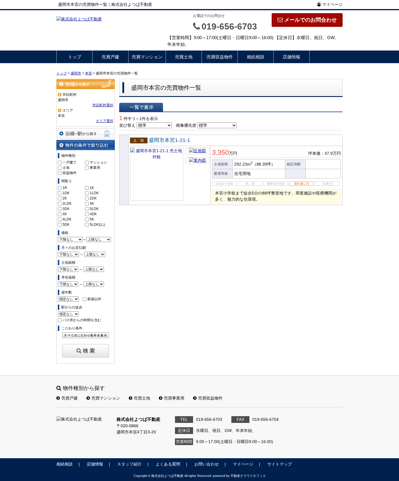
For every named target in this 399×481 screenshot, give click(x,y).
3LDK (94, 209)
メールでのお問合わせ (310, 20)
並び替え (127, 125)
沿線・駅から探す (85, 133)
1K (92, 188)
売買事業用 (174, 398)
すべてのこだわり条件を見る (85, 335)
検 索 (89, 351)
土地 (66, 168)
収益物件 (70, 173)
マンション (98, 162)
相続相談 (255, 56)
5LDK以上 (98, 225)
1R (65, 188)
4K (65, 214)
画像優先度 (186, 125)
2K (65, 198)
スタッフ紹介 (129, 464)
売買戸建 (110, 56)
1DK (66, 193)
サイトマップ (279, 464)
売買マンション (147, 56)
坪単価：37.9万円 (324, 153)
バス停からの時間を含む (82, 320)
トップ (74, 56)
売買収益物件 (220, 56)
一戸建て (70, 162)
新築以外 (94, 299)
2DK (93, 198)
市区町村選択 (102, 105)
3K (92, 204)
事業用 (95, 168)
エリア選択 (104, 121)
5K (92, 219)
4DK (93, 214)
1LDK (94, 193)
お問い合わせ (206, 464)
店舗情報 (291, 56)
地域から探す (85, 84)
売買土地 (183, 56)
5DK (66, 225)
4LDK (67, 219)
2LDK (67, 204)
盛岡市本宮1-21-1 (169, 140)
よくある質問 (168, 464)
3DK (66, 209)
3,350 (220, 152)
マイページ (332, 4)
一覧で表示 (141, 107)
